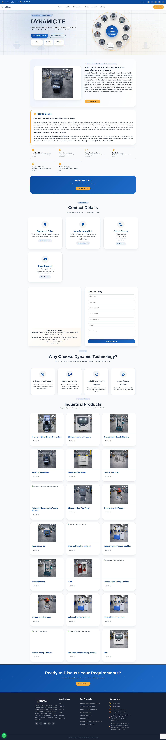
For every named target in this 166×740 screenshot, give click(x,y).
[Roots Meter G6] (121, 19)
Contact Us (94, 7)
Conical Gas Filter (85, 718)
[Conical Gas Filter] (97, 34)
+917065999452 (26, 2)
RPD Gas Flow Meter (85, 712)
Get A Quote (157, 7)
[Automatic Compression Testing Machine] (98, 25)
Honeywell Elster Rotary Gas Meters (90, 703)
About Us (67, 7)
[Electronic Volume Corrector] (125, 36)
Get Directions (44, 240)
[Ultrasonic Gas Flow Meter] (104, 18)
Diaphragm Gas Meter (86, 715)
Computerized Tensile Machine (88, 709)
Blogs (86, 7)
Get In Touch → (83, 683)
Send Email (44, 277)
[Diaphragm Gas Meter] (102, 42)
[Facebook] (148, 2)
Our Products (77, 7)
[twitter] (152, 2)
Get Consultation (56, 35)
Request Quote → (92, 101)
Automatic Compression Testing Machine (91, 721)
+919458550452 (121, 236)
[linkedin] (155, 2)
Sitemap (103, 7)
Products (61, 709)
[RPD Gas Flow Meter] (110, 45)
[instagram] (159, 2)
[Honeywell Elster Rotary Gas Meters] (126, 27)
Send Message (111, 341)
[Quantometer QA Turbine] (112, 16)
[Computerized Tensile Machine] (119, 43)
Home (60, 7)
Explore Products (38, 35)
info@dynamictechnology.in (45, 271)
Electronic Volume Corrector (87, 706)
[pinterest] (163, 2)
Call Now (120, 243)
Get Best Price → (83, 188)
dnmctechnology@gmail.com (10, 2)
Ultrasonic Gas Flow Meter (87, 724)
